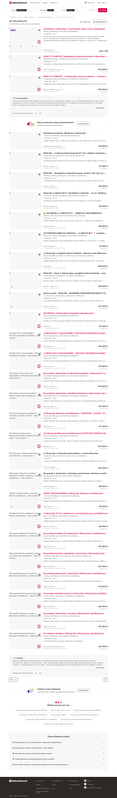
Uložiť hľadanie (101, 22)
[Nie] (40, 113)
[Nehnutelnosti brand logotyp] (18, 2)
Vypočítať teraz (83, 124)
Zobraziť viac (100, 108)
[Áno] (36, 113)
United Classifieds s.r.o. (23, 796)
